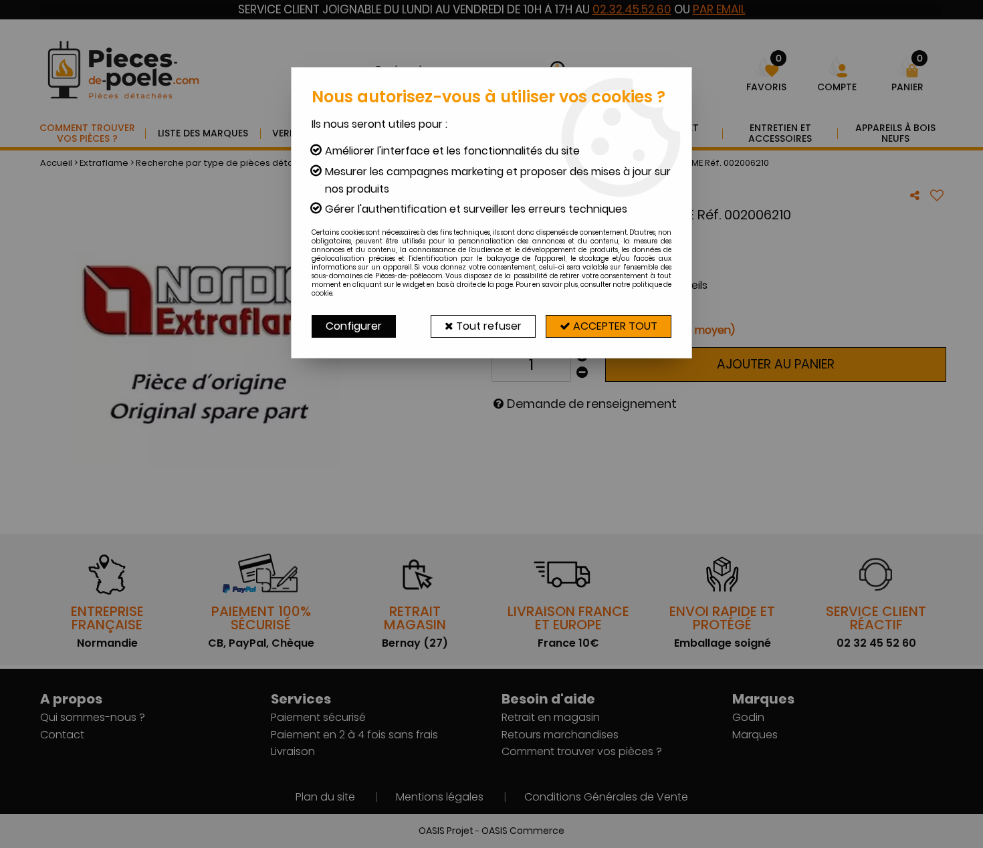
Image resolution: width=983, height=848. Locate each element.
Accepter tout (613, 326)
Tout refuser (487, 326)
